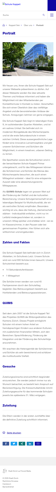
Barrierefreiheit (8, 487)
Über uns (28, 25)
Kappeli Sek (14, 25)
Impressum (7, 484)
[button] (6, 444)
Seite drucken (14, 432)
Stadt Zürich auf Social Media (19, 471)
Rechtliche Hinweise (10, 481)
